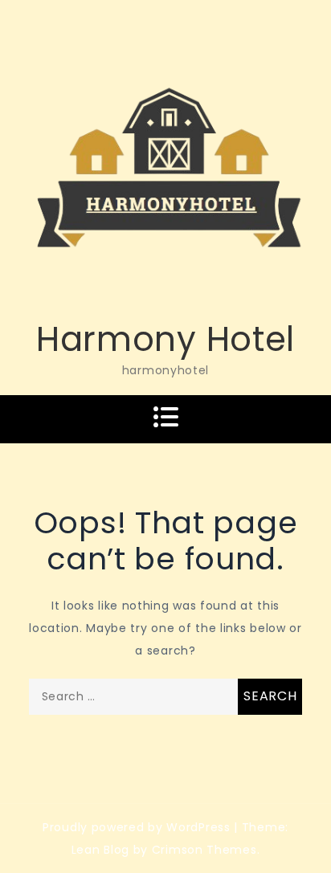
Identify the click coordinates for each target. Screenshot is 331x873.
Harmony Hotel (165, 339)
